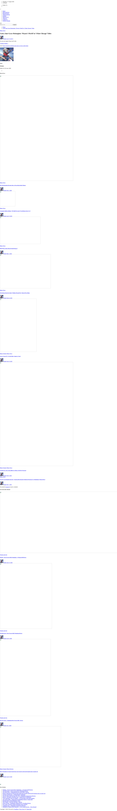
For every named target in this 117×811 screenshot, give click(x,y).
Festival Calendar (6, 20)
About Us (5, 18)
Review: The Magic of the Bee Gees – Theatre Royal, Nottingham (17, 797)
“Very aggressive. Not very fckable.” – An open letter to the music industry (19, 798)
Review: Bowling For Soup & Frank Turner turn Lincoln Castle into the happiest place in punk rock (19, 771)
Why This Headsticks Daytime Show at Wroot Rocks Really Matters (13, 185)
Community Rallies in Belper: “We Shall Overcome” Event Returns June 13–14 (15, 211)
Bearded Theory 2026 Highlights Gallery (11, 800)
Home (4, 11)
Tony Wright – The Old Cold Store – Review (12, 802)
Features (4, 16)
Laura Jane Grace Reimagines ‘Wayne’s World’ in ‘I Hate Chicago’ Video (18, 28)
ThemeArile (28, 809)
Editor (5, 38)
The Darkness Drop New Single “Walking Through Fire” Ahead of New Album (15, 292)
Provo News (22, 809)
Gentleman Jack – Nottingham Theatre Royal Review (14, 805)
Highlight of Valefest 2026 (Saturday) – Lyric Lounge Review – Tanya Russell (19, 807)
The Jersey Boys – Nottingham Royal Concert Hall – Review (11, 720)
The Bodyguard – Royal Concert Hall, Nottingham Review (11, 633)
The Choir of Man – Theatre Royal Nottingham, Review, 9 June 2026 (18, 799)
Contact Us (5, 19)
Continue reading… (4, 43)
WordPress (16, 809)
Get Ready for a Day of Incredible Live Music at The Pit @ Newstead (13, 470)
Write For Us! (6, 17)
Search (14, 24)
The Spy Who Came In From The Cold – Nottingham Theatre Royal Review (19, 796)
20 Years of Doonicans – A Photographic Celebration (14, 794)
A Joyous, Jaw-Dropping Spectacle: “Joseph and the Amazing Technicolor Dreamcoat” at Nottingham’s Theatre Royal (22, 479)
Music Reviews (6, 12)
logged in (8, 487)
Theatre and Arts (6, 14)
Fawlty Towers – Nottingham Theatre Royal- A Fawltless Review (17, 803)
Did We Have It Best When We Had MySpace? (9, 248)
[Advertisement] (24, 780)
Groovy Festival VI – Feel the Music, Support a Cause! (10, 356)
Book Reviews (6, 13)
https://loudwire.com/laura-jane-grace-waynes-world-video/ (15, 45)
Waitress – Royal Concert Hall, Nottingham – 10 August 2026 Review (13, 557)
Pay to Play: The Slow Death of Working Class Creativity (15, 804)
